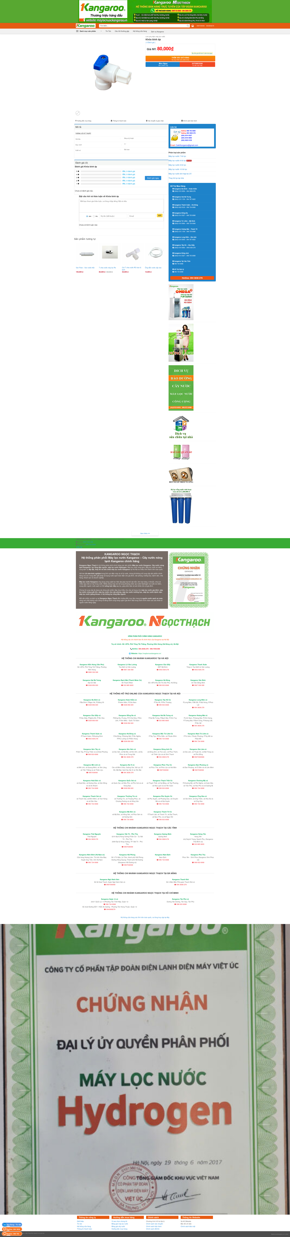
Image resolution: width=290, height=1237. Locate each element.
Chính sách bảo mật (188, 1226)
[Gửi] (188, 26)
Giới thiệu (80, 1221)
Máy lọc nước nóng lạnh (136, 567)
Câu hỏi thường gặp (122, 31)
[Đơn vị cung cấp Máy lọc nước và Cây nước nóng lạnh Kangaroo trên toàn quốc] (145, 11)
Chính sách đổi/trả (152, 1229)
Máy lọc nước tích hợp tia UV (180, 173)
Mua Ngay (163, 64)
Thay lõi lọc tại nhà (176, 178)
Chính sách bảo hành (190, 121)
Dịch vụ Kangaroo (157, 31)
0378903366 (197, 64)
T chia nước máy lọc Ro (107, 268)
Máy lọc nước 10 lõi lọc (178, 169)
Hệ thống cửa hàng (140, 31)
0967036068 (201, 26)
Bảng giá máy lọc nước (120, 1224)
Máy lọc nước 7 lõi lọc (177, 156)
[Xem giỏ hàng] (192, 25)
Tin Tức (108, 31)
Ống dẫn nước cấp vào (153, 268)
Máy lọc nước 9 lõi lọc (177, 165)
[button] (88, 31)
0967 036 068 (88, 542)
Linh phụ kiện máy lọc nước (155, 36)
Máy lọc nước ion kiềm (154, 567)
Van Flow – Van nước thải (85, 268)
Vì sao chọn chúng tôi (119, 1221)
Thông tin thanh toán (119, 121)
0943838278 (210, 26)
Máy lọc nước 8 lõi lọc (177, 160)
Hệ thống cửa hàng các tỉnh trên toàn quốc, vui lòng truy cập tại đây (145, 917)
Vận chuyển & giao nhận (156, 121)
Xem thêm (144, 533)
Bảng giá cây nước (118, 1226)
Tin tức (79, 1224)
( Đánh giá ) (150, 42)
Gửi (159, 215)
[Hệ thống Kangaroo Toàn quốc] (86, 26)
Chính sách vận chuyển (154, 1224)
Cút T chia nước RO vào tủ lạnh (131, 268)
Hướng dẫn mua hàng (84, 121)
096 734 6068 (90, 544)
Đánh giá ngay (153, 178)
